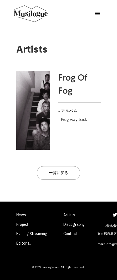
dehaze (97, 13)
